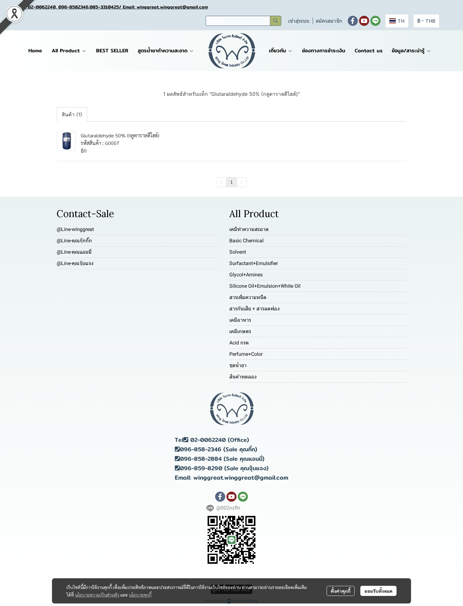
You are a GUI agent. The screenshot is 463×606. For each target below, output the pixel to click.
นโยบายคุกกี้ (140, 594)
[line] (375, 21)
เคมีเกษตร (240, 331)
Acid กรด (239, 343)
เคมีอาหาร (240, 320)
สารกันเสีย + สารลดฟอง (254, 309)
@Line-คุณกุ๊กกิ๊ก (74, 241)
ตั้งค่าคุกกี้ (341, 591)
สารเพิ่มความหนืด (247, 297)
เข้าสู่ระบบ (298, 21)
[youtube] (364, 21)
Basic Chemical (246, 241)
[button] (243, 20)
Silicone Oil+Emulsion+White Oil (264, 286)
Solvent (237, 252)
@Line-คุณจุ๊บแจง (75, 263)
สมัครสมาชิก (329, 21)
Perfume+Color (246, 354)
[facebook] (353, 21)
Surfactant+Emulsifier (253, 263)
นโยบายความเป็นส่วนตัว (97, 594)
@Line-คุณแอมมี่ (74, 252)
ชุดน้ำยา (238, 365)
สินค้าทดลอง (243, 377)
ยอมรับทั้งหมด (378, 591)
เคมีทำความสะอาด (249, 229)
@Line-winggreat (75, 229)
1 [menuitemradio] (231, 182)
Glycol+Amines (246, 275)
